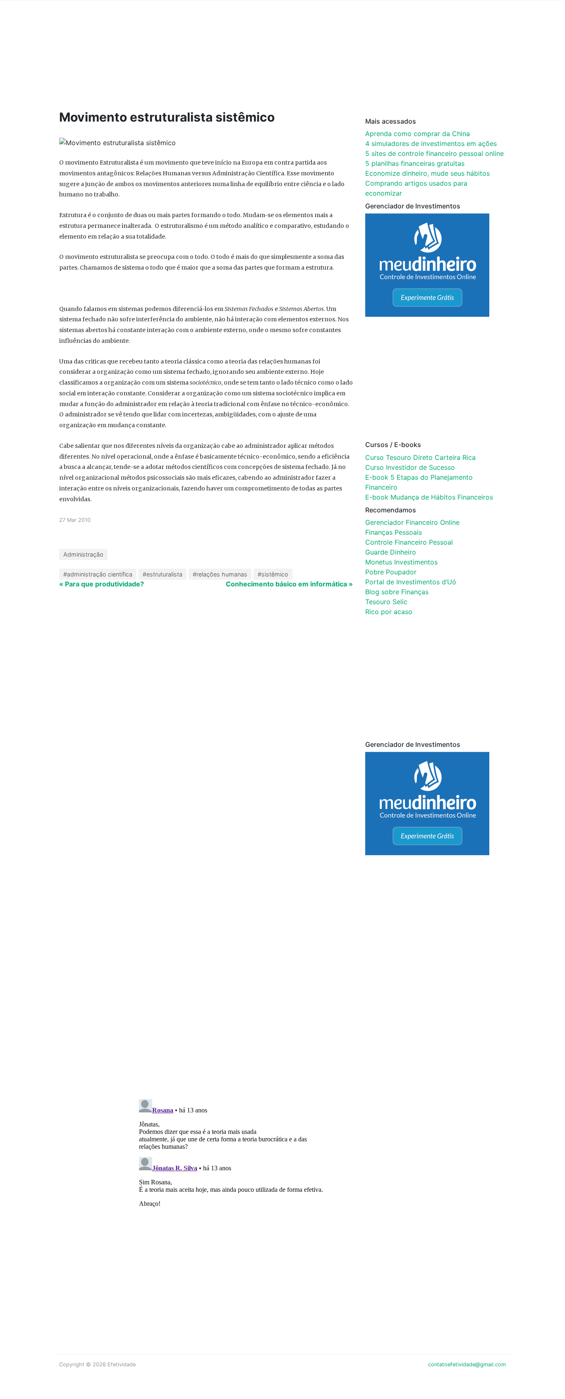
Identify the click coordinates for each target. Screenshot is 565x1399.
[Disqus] (282, 985)
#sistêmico (273, 574)
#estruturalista (162, 574)
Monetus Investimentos (401, 562)
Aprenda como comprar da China (417, 133)
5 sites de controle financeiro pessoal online (434, 153)
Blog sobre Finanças (397, 592)
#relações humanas (220, 574)
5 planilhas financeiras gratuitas (414, 163)
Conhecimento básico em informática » (289, 584)
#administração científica (97, 574)
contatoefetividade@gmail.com (467, 1364)
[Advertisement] (216, 67)
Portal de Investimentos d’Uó (410, 582)
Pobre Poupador (391, 572)
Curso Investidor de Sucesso (410, 467)
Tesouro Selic (386, 602)
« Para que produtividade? (101, 584)
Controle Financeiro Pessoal (409, 542)
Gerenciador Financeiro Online (412, 522)
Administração (83, 554)
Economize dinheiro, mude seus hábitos (427, 173)
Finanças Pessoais (393, 532)
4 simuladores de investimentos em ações (431, 143)
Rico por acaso (388, 611)
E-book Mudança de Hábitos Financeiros (429, 497)
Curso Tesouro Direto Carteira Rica (420, 457)
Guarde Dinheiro (390, 552)
